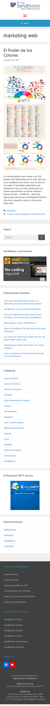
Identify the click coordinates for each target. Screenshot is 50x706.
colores (10, 214)
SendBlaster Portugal (14, 647)
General (7, 406)
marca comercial (22, 214)
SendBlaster (9, 461)
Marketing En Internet (14, 428)
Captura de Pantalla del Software (19, 596)
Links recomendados (13, 422)
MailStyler (8, 535)
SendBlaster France (13, 636)
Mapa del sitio (19, 678)
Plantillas (8, 444)
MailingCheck (10, 530)
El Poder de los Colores (17, 53)
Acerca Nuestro (11, 378)
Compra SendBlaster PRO (16, 585)
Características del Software (17, 591)
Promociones (10, 456)
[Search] (41, 237)
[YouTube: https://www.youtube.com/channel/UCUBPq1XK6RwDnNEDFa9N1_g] (12, 664)
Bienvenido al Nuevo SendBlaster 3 (20, 323)
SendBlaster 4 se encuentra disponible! (22, 309)
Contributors (31, 678)
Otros (6, 439)
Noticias (8, 433)
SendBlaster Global (13, 619)
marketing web (38, 214)
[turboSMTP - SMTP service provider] (25, 509)
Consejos (8, 395)
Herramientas (10, 411)
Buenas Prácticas (12, 384)
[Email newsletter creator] (25, 280)
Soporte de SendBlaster (15, 602)
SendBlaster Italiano (13, 625)
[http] (6, 664)
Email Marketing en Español (17, 400)
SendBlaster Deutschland (16, 641)
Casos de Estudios (12, 389)
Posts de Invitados (12, 450)
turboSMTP (9, 546)
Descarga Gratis (11, 580)
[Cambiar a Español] (25, 16)
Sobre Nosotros (11, 574)
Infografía (11, 210)
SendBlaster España (13, 630)
